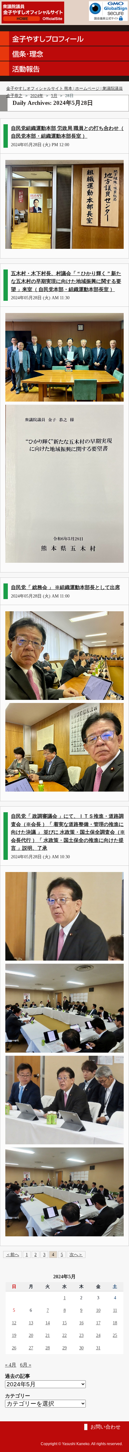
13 (31, 1322)
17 (98, 1322)
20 (31, 1335)
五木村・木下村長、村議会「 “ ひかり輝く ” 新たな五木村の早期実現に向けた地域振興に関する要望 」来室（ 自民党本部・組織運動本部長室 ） (66, 281)
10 (98, 1310)
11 (115, 1310)
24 (98, 1335)
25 (115, 1335)
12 (14, 1322)
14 (47, 1322)
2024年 (36, 96)
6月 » (25, 1364)
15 (64, 1322)
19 (14, 1335)
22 (64, 1335)
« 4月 (10, 1364)
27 (31, 1347)
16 (81, 1322)
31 (98, 1347)
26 (14, 1347)
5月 (54, 96)
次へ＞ (76, 1254)
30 (81, 1347)
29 (64, 1347)
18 (115, 1322)
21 (47, 1335)
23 (81, 1335)
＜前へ (12, 1254)
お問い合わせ (105, 1426)
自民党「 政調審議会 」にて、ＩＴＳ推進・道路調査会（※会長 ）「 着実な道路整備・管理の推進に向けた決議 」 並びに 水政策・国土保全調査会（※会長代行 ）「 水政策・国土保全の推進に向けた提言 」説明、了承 (68, 832)
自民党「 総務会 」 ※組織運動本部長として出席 (65, 587)
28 (47, 1347)
